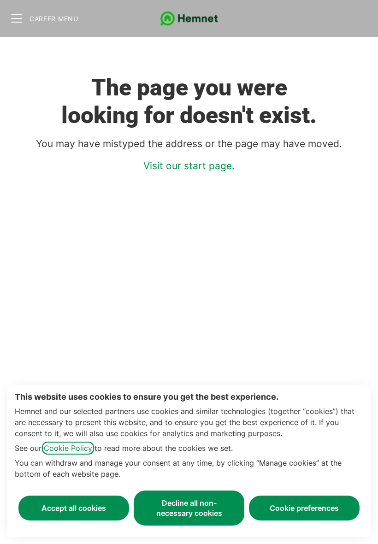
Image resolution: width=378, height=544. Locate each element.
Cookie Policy (68, 448)
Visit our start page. (189, 165)
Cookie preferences (304, 508)
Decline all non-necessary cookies (189, 508)
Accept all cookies (73, 508)
